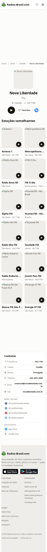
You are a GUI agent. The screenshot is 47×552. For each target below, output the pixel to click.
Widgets (5, 520)
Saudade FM (32, 244)
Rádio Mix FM (9, 244)
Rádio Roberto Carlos (12, 275)
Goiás (12, 63)
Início (4, 63)
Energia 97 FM (33, 307)
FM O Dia (30, 182)
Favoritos (26, 110)
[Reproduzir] (11, 110)
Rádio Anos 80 (10, 182)
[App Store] (10, 471)
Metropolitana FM (35, 151)
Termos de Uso (25, 538)
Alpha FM (7, 213)
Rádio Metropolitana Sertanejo (33, 496)
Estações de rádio (9, 482)
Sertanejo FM (30, 502)
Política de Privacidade (10, 538)
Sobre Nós (6, 512)
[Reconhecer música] (36, 110)
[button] (12, 137)
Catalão (22, 63)
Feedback (6, 524)
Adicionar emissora (10, 516)
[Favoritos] (37, 4)
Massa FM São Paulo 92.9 (12, 307)
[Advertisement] (23, 36)
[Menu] (42, 4)
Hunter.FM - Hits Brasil (35, 213)
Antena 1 (7, 151)
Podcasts (5, 486)
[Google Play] (29, 471)
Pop (23, 98)
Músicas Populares (10, 491)
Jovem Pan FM (33, 275)
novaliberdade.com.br (33, 391)
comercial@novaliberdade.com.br (28, 384)
